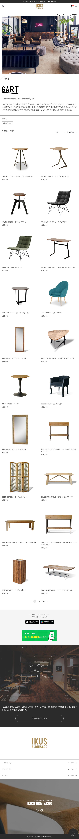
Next (44, 601)
